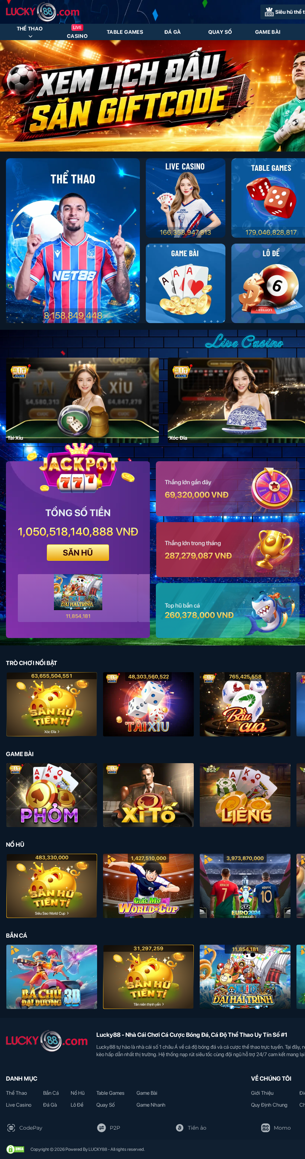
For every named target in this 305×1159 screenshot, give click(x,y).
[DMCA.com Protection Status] (15, 1149)
